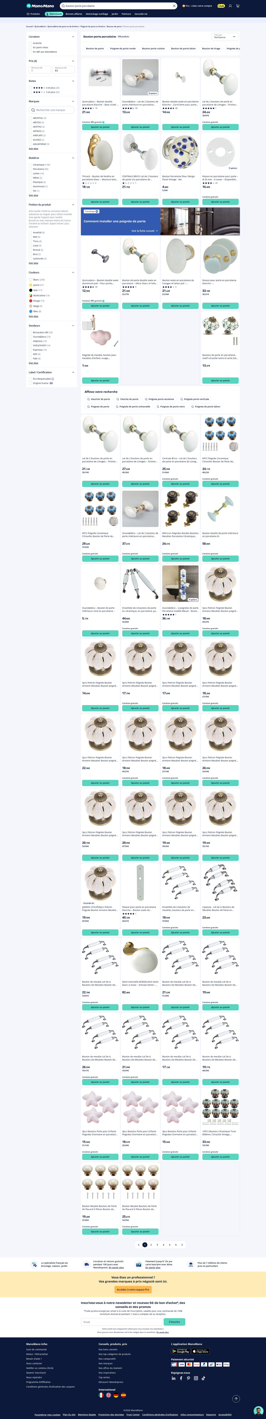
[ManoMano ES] (123, 1395)
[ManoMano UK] (108, 1395)
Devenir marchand (36, 1372)
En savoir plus (163, 1332)
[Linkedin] (173, 1378)
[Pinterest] (188, 1378)
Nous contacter (34, 1363)
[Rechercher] (63, 6)
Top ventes (104, 1377)
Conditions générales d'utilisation (160, 1414)
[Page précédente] (138, 1244)
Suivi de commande (36, 1349)
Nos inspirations (107, 1372)
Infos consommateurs (192, 1414)
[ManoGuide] (259, 1411)
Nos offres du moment (110, 1368)
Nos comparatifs (107, 1358)
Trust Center (133, 1414)
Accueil (29, 26)
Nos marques (106, 1363)
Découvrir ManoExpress (111, 1382)
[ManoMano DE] (116, 1395)
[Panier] (237, 5)
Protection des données (111, 1414)
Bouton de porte (114, 26)
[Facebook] (181, 1378)
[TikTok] (203, 1378)
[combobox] (225, 36)
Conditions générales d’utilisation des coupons (50, 1386)
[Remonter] (236, 1399)
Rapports (211, 1414)
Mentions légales (87, 1414)
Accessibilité (225, 1414)
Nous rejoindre (34, 1377)
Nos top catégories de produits (115, 1354)
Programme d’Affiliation (38, 1382)
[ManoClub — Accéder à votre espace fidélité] (221, 5)
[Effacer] (174, 6)
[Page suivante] (182, 1244)
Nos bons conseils (108, 1349)
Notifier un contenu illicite (39, 1368)
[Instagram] (195, 1378)
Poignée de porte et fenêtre (93, 26)
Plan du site (69, 1414)
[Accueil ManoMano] (40, 5)
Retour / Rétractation (37, 1354)
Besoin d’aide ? (34, 1358)
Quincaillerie (40, 26)
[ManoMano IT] (101, 1395)
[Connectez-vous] (230, 5)
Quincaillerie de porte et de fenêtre (63, 26)
